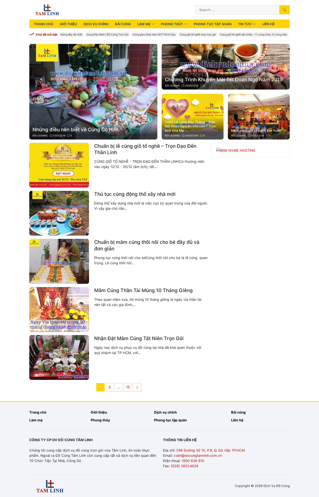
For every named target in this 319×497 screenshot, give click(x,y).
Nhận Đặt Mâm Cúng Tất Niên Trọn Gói (139, 338)
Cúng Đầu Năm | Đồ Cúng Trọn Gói (102, 34)
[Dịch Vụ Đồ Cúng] (47, 9)
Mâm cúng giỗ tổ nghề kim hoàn (256, 130)
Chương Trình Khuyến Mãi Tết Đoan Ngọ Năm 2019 (224, 79)
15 (129, 387)
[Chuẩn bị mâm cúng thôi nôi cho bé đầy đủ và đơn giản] (59, 261)
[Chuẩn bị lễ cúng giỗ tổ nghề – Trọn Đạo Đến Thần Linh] (59, 165)
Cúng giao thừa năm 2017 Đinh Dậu (148, 34)
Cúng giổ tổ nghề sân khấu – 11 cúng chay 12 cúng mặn (248, 34)
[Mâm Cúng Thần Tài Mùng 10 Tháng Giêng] (59, 309)
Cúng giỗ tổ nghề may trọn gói (192, 34)
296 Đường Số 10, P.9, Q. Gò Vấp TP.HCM (210, 450)
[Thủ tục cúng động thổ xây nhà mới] (59, 213)
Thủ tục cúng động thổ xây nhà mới (135, 194)
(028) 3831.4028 (184, 466)
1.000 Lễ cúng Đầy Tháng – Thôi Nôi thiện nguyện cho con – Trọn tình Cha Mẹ (190, 126)
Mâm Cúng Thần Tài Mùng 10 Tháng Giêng (143, 290)
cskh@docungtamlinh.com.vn (198, 455)
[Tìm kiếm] (284, 9)
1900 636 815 (193, 461)
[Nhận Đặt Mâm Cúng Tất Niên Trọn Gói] (59, 357)
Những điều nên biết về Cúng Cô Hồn (75, 129)
